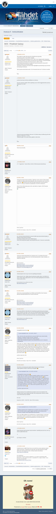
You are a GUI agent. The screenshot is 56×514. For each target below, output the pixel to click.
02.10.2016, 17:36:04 (20, 177)
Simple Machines (12, 511)
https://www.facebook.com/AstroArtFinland (25, 266)
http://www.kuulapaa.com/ (22, 283)
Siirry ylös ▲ (51, 511)
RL (6, 145)
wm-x (7, 253)
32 (25, 50)
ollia (7, 365)
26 (17, 50)
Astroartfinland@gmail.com (26, 267)
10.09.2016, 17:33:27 (21, 77)
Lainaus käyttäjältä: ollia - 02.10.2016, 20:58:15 (27, 406)
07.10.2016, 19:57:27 (21, 428)
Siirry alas (6, 50)
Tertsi (7, 446)
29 (22, 50)
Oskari (8, 177)
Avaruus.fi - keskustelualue (13, 32)
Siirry (33, 468)
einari (7, 54)
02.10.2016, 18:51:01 (20, 271)
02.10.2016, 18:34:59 (20, 253)
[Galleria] (5, 457)
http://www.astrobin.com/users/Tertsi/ (24, 460)
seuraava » (49, 47)
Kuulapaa (8, 271)
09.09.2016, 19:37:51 (21, 54)
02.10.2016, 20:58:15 (20, 364)
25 (16, 50)
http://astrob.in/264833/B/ (22, 452)
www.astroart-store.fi (21, 264)
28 (21, 50)
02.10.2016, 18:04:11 (20, 234)
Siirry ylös (6, 463)
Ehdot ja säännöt (45, 511)
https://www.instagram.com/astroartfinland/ (25, 265)
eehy (7, 162)
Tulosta (50, 50)
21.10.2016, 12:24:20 (21, 446)
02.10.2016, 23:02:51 (20, 404)
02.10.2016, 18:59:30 (20, 290)
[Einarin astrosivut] (5, 66)
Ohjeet (40, 511)
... (15, 50)
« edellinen (43, 47)
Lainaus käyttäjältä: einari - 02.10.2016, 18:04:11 (28, 333)
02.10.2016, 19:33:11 (20, 308)
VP (6, 428)
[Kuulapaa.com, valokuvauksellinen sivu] (5, 283)
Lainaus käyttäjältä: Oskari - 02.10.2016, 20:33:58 (28, 371)
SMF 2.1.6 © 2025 (6, 511)
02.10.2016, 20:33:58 (20, 328)
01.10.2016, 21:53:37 (21, 161)
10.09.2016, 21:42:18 (20, 145)
